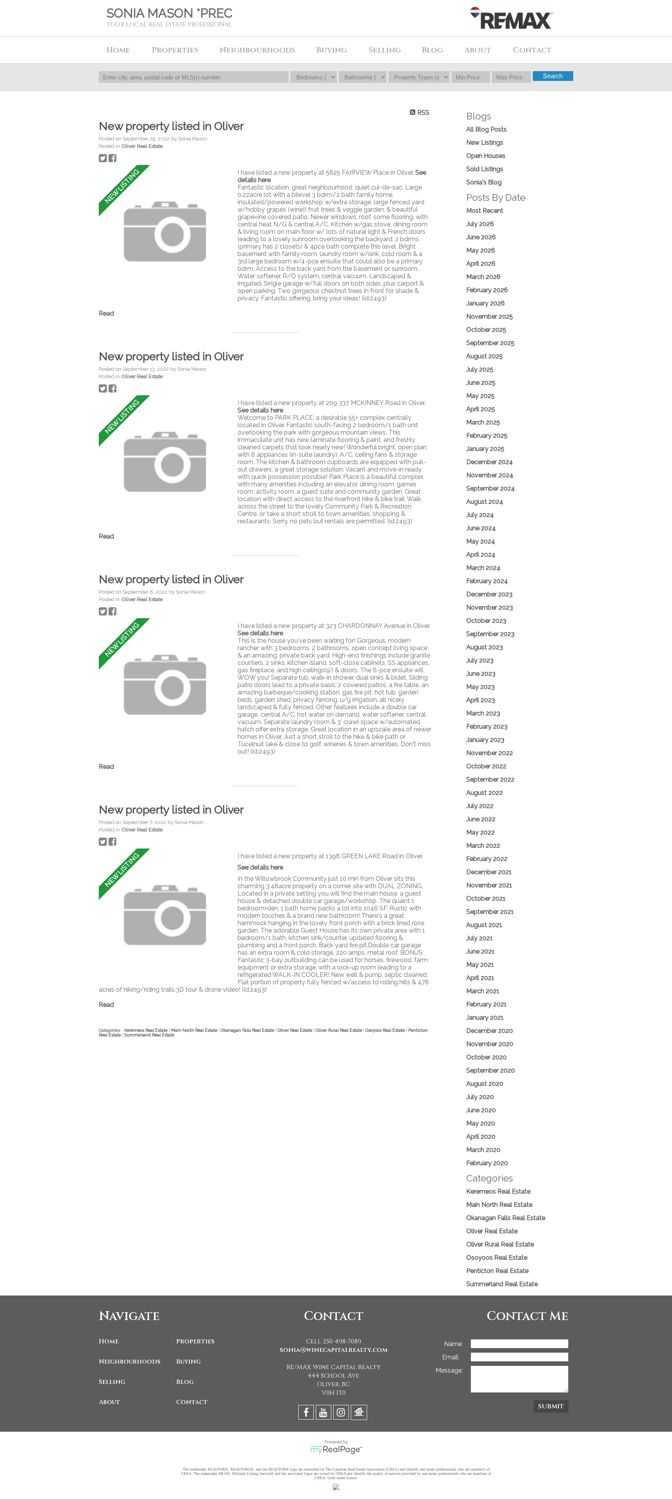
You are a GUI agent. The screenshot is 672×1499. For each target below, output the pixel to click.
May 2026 (480, 250)
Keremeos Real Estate (146, 1030)
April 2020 (480, 1136)
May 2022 (480, 832)
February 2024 (487, 581)
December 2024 (489, 462)
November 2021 (489, 885)
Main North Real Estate (195, 1030)
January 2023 (485, 739)
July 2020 (480, 1097)
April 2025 (480, 409)
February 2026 (487, 290)
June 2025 (480, 382)
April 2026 (480, 263)
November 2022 (489, 753)
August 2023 (484, 647)
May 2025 (480, 396)
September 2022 (490, 779)
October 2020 (486, 1057)
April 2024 (480, 554)
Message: (449, 1370)
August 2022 (484, 792)
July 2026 (480, 224)
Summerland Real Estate (149, 1035)
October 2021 (486, 898)
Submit (551, 1406)
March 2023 (483, 713)
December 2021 (489, 872)
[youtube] (324, 1413)
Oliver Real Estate (142, 146)
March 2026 (483, 277)
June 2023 (480, 673)
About (109, 1402)
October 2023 (486, 620)
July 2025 (480, 369)
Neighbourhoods (130, 1361)
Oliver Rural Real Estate (339, 1030)
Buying (188, 1361)
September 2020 (490, 1070)
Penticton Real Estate (497, 1271)
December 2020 (489, 1030)
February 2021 (486, 1004)
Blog (432, 50)
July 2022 (480, 806)
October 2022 (486, 766)
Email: (451, 1357)
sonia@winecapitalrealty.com (334, 1350)
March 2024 (483, 568)
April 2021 (480, 978)
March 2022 (483, 845)
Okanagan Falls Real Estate (248, 1030)
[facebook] (307, 1413)
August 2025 (484, 356)
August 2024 (484, 501)
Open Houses (486, 156)
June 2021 (480, 951)
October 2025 (486, 329)
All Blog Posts (486, 129)
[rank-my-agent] (360, 1413)
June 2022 (480, 819)
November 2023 (489, 607)
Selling (112, 1382)
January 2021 (485, 1017)
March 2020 (483, 1150)
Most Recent (484, 210)
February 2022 (487, 859)
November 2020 (489, 1044)
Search (553, 76)
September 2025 (490, 343)
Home (118, 50)
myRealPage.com (336, 1450)
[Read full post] (165, 232)
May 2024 (480, 541)
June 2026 (481, 237)
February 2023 (487, 726)
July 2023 (480, 660)
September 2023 (490, 634)
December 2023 (489, 594)
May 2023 (480, 687)
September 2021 (490, 911)
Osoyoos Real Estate (386, 1030)
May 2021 (480, 964)
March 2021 (482, 991)
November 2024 (489, 475)
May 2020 (480, 1123)
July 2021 (479, 938)
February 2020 (487, 1163)
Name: (453, 1344)
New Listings (484, 142)
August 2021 (484, 925)
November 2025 (489, 316)
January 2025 (485, 448)
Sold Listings (484, 169)
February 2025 (487, 435)
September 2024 (490, 488)
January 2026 (485, 303)
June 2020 (481, 1110)
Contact (532, 50)
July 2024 (480, 515)
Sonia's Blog (484, 182)
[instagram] (342, 1413)
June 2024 (481, 528)
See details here (260, 410)
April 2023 (480, 700)
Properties (195, 1341)
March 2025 (483, 422)
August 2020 (484, 1083)
